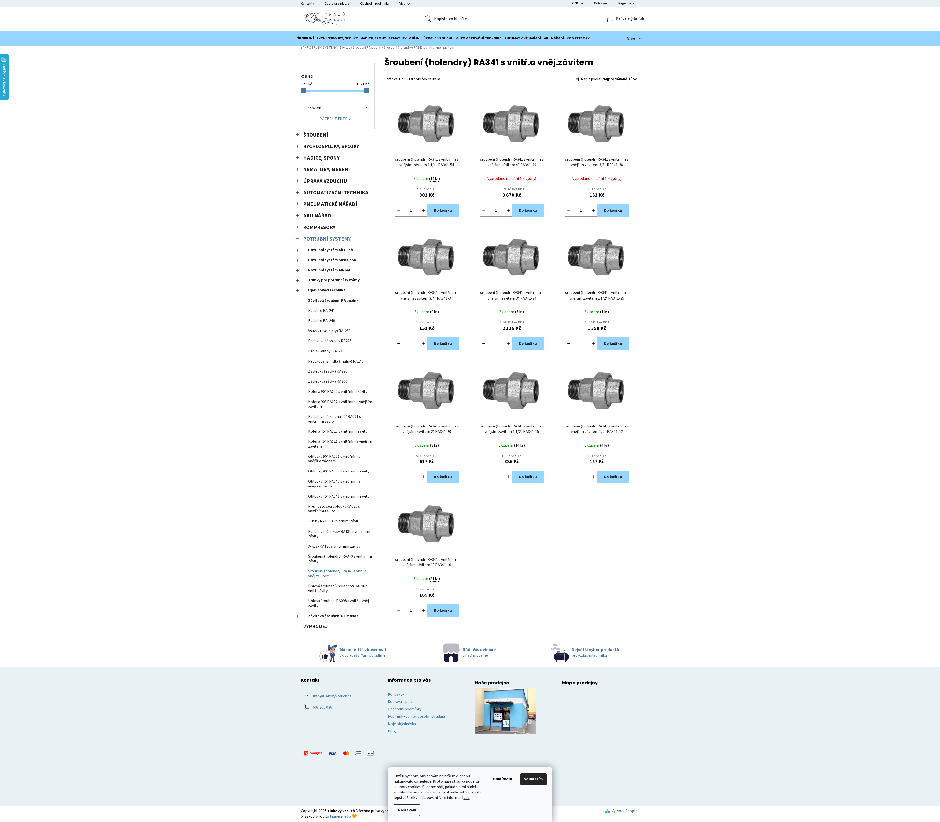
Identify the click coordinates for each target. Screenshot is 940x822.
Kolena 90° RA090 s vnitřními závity (337, 391)
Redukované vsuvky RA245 (329, 341)
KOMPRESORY (319, 227)
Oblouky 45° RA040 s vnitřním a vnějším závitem (334, 484)
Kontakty (307, 3)
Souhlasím (533, 779)
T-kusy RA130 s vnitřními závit (333, 521)
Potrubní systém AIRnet (329, 270)
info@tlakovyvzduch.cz (332, 696)
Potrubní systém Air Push (330, 250)
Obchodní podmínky (375, 3)
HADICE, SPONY (321, 158)
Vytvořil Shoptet (625, 811)
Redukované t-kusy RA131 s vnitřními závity (339, 534)
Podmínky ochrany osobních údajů (416, 716)
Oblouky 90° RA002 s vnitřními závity (338, 471)
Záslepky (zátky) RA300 (327, 381)
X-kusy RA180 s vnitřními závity (334, 546)
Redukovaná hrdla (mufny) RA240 (335, 361)
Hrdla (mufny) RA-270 (326, 351)
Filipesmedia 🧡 (343, 816)
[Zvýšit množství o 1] (423, 210)
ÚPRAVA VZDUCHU (325, 181)
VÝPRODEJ (315, 626)
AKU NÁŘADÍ (318, 215)
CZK (575, 3)
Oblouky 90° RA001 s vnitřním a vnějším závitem (334, 459)
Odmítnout (503, 779)
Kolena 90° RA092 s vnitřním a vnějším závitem (340, 404)
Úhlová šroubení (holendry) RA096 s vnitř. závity (338, 588)
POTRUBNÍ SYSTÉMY (327, 239)
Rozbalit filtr (333, 119)
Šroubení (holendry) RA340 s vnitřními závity (340, 559)
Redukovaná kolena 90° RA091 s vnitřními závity (334, 419)
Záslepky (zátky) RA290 (327, 371)
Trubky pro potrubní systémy (334, 280)
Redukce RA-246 (321, 320)
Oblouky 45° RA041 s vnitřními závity (338, 496)
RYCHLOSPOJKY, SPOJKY (331, 146)
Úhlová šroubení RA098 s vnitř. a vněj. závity (339, 603)
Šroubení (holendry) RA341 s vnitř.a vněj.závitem (337, 573)
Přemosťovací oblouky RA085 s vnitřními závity (334, 509)
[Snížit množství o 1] (399, 210)
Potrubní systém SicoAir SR (332, 260)
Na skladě (337, 108)
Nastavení (407, 810)
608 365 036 (322, 707)
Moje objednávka (402, 724)
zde (467, 797)
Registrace (626, 3)
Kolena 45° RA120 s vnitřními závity (337, 431)
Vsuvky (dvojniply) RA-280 (329, 331)
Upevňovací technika (327, 290)
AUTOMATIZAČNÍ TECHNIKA (335, 192)
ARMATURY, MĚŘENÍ (326, 169)
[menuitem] (305, 38)
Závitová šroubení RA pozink (333, 300)
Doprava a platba (337, 3)
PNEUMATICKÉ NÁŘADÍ (330, 204)
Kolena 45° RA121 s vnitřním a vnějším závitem (340, 444)
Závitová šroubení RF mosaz (333, 616)
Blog (392, 731)
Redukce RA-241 (321, 310)
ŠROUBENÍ (315, 134)
